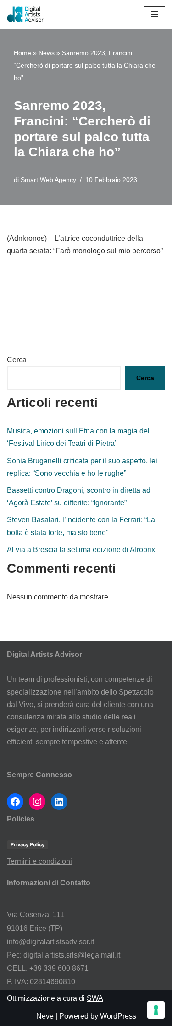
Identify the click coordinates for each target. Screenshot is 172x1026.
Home (22, 53)
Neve (45, 1016)
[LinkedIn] (59, 801)
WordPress (118, 1016)
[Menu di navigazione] (154, 14)
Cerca (17, 360)
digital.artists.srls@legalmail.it (71, 955)
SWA (95, 998)
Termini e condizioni (39, 861)
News (47, 53)
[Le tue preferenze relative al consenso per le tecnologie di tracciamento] (156, 1010)
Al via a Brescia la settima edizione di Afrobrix (81, 549)
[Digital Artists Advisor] (27, 14)
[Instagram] (37, 801)
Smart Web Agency (48, 179)
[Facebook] (15, 801)
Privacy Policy (27, 844)
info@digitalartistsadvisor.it (50, 942)
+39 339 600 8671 (59, 968)
